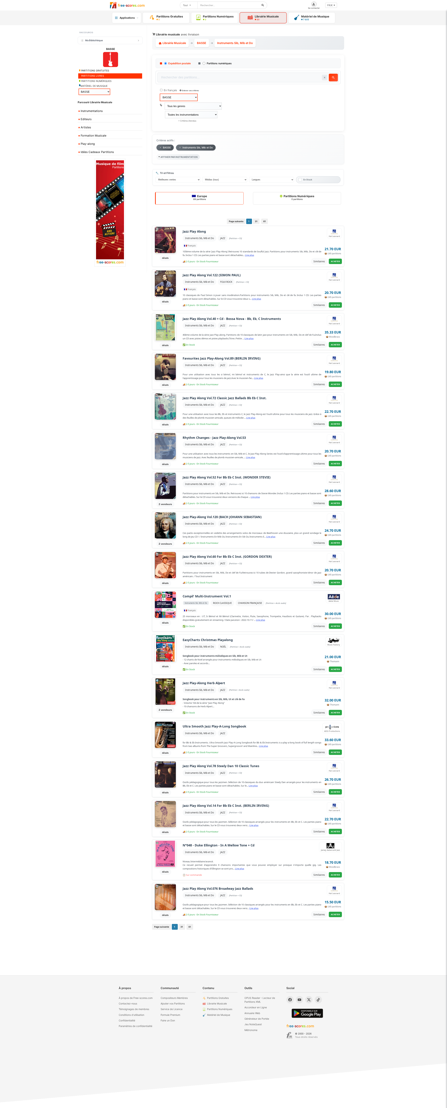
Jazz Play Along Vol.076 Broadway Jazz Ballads (218, 889)
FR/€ (330, 5)
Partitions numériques (219, 63)
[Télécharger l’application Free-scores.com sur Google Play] (307, 1013)
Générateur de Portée (256, 1018)
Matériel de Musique (218, 1014)
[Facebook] (290, 999)
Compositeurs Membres (174, 997)
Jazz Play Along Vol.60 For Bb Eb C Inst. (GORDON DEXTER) (227, 557)
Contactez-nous (128, 1003)
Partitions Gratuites (218, 997)
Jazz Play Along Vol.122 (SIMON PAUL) (212, 275)
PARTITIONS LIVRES (92, 75)
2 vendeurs (165, 504)
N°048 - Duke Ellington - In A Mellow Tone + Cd (218, 845)
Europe (200, 197)
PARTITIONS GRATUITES (94, 70)
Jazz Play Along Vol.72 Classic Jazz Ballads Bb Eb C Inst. (224, 398)
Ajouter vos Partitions (173, 1003)
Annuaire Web (252, 1013)
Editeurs (85, 119)
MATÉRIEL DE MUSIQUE (94, 86)
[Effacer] (324, 77)
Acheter (335, 261)
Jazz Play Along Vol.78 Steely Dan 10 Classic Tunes (221, 766)
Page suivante (236, 221)
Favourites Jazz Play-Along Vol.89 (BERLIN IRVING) (222, 358)
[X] (309, 999)
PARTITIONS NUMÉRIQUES (96, 81)
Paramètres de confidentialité (135, 1026)
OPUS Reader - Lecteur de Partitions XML (259, 999)
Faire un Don (168, 1020)
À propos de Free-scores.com (136, 997)
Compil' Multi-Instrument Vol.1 (207, 596)
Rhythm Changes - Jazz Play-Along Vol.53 (214, 438)
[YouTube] (299, 999)
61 (264, 221)
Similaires (319, 261)
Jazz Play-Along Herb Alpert (204, 683)
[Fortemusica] (289, 1035)
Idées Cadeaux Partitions (97, 152)
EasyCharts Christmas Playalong (208, 640)
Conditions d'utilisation (131, 1014)
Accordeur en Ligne (255, 1007)
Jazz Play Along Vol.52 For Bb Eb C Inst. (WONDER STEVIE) (226, 477)
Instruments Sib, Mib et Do (199, 238)
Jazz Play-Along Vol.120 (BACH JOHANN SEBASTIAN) (222, 517)
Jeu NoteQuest (253, 1024)
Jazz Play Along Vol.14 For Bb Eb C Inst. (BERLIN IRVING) (226, 806)
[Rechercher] (263, 5)
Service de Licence (171, 1009)
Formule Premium (170, 1014)
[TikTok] (318, 999)
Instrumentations (91, 111)
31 (256, 221)
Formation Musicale (93, 135)
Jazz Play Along (194, 231)
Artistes (85, 127)
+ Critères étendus (187, 120)
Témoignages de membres (134, 1009)
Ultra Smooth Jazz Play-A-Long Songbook (214, 726)
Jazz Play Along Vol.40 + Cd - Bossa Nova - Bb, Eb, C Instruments (232, 319)
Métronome (250, 1030)
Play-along (87, 143)
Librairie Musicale (174, 43)
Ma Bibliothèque (94, 40)
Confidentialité (127, 1020)
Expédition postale (179, 63)
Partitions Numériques (298, 197)
